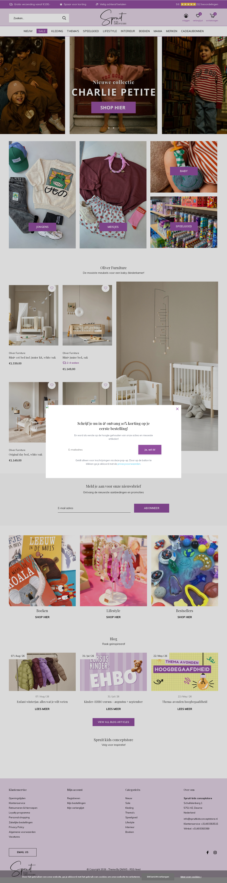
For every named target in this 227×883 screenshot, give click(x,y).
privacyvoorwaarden (129, 463)
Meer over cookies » (191, 876)
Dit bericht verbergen (158, 876)
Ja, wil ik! (150, 449)
